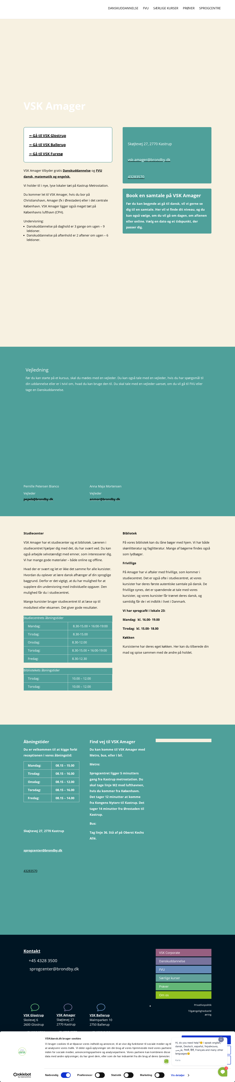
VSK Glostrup (34, 1015)
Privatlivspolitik (202, 1005)
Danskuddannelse (123, 8)
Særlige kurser (165, 8)
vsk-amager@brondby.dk (149, 159)
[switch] (100, 1075)
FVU (146, 8)
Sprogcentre (210, 8)
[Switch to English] (227, 9)
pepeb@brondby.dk (38, 499)
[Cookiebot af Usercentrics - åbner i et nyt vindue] (22, 1075)
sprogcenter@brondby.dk (43, 850)
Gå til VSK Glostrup (47, 135)
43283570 (136, 176)
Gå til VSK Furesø (46, 153)
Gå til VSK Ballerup (47, 144)
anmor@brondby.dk (105, 499)
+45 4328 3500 (43, 960)
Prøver (189, 8)
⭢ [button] (30, 135)
